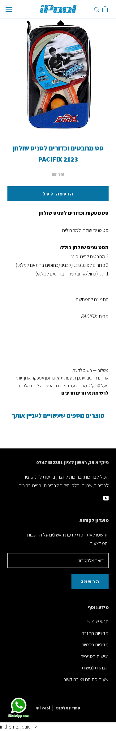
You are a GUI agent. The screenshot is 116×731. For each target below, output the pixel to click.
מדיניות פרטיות (95, 644)
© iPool (43, 708)
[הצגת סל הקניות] (105, 9)
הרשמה (90, 581)
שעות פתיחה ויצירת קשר (86, 679)
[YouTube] (106, 497)
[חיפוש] (97, 9)
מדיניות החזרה (95, 633)
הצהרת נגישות (95, 667)
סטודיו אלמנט (68, 708)
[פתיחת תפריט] (9, 9)
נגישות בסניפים (94, 656)
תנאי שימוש (98, 621)
